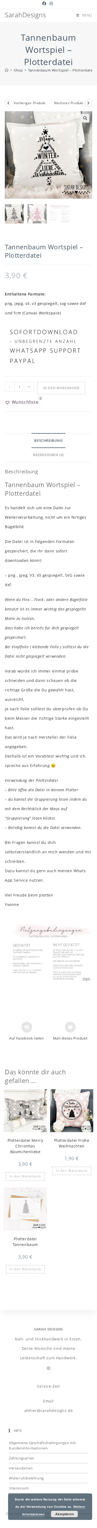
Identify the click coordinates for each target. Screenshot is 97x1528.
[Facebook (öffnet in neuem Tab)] (45, 3)
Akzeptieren (64, 1514)
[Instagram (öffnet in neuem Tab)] (51, 3)
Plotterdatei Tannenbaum (25, 1241)
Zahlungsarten (21, 1458)
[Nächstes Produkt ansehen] (88, 103)
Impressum (19, 1488)
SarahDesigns (25, 14)
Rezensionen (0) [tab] (48, 455)
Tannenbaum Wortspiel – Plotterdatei (60, 70)
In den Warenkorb (61, 388)
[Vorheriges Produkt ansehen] (8, 103)
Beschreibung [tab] (48, 440)
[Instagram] (48, 1368)
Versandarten (21, 1468)
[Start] (7, 70)
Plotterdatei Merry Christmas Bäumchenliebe (25, 1146)
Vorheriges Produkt (30, 103)
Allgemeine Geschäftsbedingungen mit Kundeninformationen (42, 1445)
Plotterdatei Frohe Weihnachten (71, 1143)
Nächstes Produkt (68, 103)
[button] (85, 118)
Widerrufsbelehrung (26, 1478)
